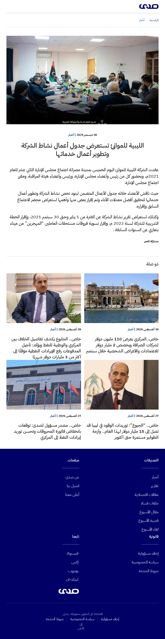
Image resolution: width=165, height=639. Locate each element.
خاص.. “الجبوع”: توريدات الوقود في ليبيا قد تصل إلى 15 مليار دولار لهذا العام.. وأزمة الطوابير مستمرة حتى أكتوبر (122, 431)
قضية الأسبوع (148, 520)
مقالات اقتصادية (147, 494)
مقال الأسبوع (149, 512)
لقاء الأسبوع (150, 529)
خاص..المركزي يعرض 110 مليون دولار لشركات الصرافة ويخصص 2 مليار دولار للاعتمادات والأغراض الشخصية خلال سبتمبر (122, 345)
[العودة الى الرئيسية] (149, 6)
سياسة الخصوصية (145, 562)
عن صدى (72, 477)
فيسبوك (72, 553)
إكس (74, 562)
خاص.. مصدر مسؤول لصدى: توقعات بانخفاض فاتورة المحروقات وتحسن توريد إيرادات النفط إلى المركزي (47, 431)
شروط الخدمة (149, 571)
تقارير (155, 486)
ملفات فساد (150, 503)
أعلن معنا (72, 494)
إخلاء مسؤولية (148, 553)
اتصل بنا (73, 486)
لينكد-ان (72, 579)
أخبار (71, 135)
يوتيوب (73, 571)
